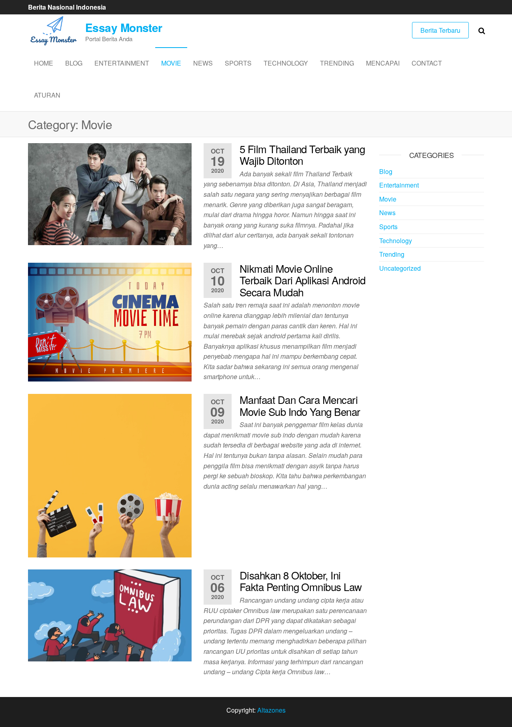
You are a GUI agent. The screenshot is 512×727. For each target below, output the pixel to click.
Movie (171, 63)
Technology (286, 63)
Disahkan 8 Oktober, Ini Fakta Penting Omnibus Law (301, 580)
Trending (337, 63)
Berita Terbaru (440, 30)
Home (43, 63)
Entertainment (121, 63)
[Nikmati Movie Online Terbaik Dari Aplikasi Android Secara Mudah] (110, 321)
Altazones (271, 710)
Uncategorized (400, 268)
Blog (73, 63)
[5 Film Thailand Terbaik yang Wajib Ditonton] (110, 193)
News (203, 63)
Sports (238, 63)
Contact (427, 63)
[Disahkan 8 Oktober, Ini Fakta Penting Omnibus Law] (110, 614)
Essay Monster (123, 27)
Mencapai (383, 63)
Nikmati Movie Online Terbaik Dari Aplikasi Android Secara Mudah (303, 280)
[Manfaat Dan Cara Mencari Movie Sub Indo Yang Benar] (110, 474)
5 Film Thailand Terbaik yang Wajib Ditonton (302, 154)
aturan (47, 95)
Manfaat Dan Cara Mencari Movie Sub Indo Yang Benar (300, 405)
